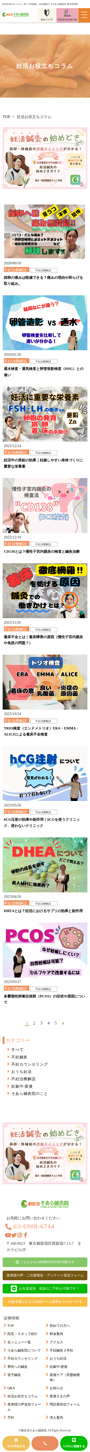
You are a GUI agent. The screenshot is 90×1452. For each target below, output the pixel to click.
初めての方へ (60, 1326)
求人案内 (56, 1417)
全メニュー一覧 (19, 1342)
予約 (10, 1417)
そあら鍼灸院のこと (29, 1093)
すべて (17, 1050)
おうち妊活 (21, 1072)
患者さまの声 (60, 1396)
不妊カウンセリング (29, 1064)
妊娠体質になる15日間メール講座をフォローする (45, 1302)
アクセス (56, 1342)
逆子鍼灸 (14, 1375)
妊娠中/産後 (22, 1086)
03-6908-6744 (34, 1226)
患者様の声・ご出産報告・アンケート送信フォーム (45, 1275)
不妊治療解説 (23, 1079)
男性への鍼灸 (17, 1367)
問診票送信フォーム (65, 1404)
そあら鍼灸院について (24, 1350)
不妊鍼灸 (19, 1057)
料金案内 (56, 1334)
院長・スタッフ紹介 (22, 1334)
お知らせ (56, 1388)
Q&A (11, 1388)
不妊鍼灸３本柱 (61, 1350)
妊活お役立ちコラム (22, 1396)
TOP (10, 1326)
